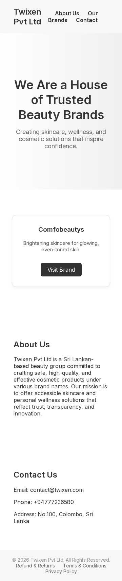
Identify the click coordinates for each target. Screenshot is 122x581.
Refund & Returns (35, 565)
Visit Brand (61, 269)
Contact (87, 20)
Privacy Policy (61, 571)
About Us (67, 13)
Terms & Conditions (84, 565)
